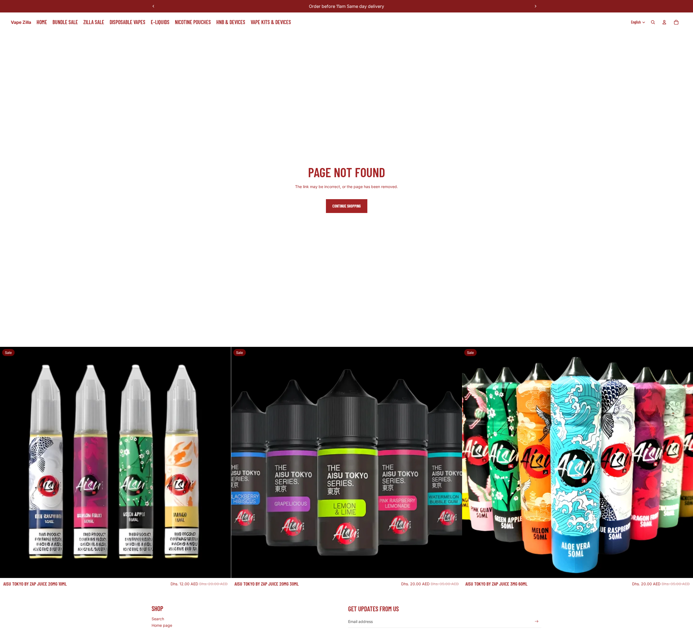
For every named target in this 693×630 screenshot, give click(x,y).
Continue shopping (346, 206)
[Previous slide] (153, 6)
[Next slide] (535, 6)
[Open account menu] (664, 22)
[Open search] (653, 22)
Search (158, 618)
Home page (162, 625)
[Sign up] (536, 621)
